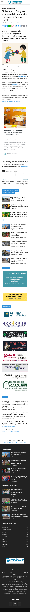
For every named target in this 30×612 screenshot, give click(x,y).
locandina (16, 66)
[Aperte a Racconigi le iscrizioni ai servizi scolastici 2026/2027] (6, 206)
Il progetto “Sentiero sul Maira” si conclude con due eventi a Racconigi (22, 183)
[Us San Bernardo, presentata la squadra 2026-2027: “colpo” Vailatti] (6, 478)
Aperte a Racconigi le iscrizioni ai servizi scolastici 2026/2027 (19, 206)
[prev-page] (3, 220)
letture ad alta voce (6, 175)
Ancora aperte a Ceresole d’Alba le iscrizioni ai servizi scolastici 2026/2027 (18, 199)
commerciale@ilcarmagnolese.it (10, 431)
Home (3, 6)
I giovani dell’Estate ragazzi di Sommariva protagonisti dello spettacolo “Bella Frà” (18, 214)
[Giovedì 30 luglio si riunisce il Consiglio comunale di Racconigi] (6, 516)
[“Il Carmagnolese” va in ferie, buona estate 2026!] (6, 226)
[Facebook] (10, 604)
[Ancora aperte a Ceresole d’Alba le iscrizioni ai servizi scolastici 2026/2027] (6, 199)
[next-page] (5, 220)
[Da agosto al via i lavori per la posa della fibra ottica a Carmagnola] (6, 470)
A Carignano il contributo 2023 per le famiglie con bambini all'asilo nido (13, 132)
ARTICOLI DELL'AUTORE (8, 193)
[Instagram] (15, 604)
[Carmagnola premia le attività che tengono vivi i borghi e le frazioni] (6, 253)
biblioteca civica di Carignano (8, 173)
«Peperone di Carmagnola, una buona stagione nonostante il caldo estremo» (19, 234)
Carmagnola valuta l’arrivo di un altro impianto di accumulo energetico (19, 243)
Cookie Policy (19, 581)
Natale (13, 175)
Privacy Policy (11, 581)
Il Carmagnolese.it (17, 610)
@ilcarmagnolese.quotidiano (15, 442)
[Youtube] (19, 604)
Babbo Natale (22, 76)
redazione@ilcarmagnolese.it (9, 426)
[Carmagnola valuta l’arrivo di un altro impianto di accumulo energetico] (6, 243)
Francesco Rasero (15, 237)
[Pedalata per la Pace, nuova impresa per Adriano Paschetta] (6, 501)
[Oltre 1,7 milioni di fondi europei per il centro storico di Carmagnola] (6, 260)
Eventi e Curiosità (10, 8)
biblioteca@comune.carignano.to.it (11, 101)
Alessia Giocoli (14, 254)
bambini (15, 171)
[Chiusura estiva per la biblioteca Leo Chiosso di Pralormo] (6, 509)
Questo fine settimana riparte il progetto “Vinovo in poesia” (8, 183)
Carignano (8, 6)
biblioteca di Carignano (21, 173)
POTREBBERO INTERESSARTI (10, 190)
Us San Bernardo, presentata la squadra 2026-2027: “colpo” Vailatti (19, 478)
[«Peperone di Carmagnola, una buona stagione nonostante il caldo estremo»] (6, 234)
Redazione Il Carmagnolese (17, 228)
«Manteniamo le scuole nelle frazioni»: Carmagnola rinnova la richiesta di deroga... (19, 462)
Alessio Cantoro (6, 22)
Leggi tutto (12, 149)
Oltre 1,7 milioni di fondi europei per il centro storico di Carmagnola (19, 260)
